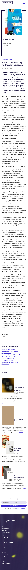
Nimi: (16, 500)
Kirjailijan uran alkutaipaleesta (10, 352)
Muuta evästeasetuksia (6, 563)
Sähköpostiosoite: (6, 500)
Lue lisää (21, 432)
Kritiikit (3, 547)
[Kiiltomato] (7, 3)
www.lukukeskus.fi (6, 532)
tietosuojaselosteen (20, 508)
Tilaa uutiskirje (14, 505)
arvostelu (13, 355)
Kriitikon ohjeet (5, 554)
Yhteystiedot (4, 535)
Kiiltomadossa (8, 358)
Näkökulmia (4, 549)
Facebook (2, 337)
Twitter (4, 337)
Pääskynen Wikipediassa (8, 349)
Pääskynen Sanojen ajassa (9, 356)
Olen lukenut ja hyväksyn (14, 508)
